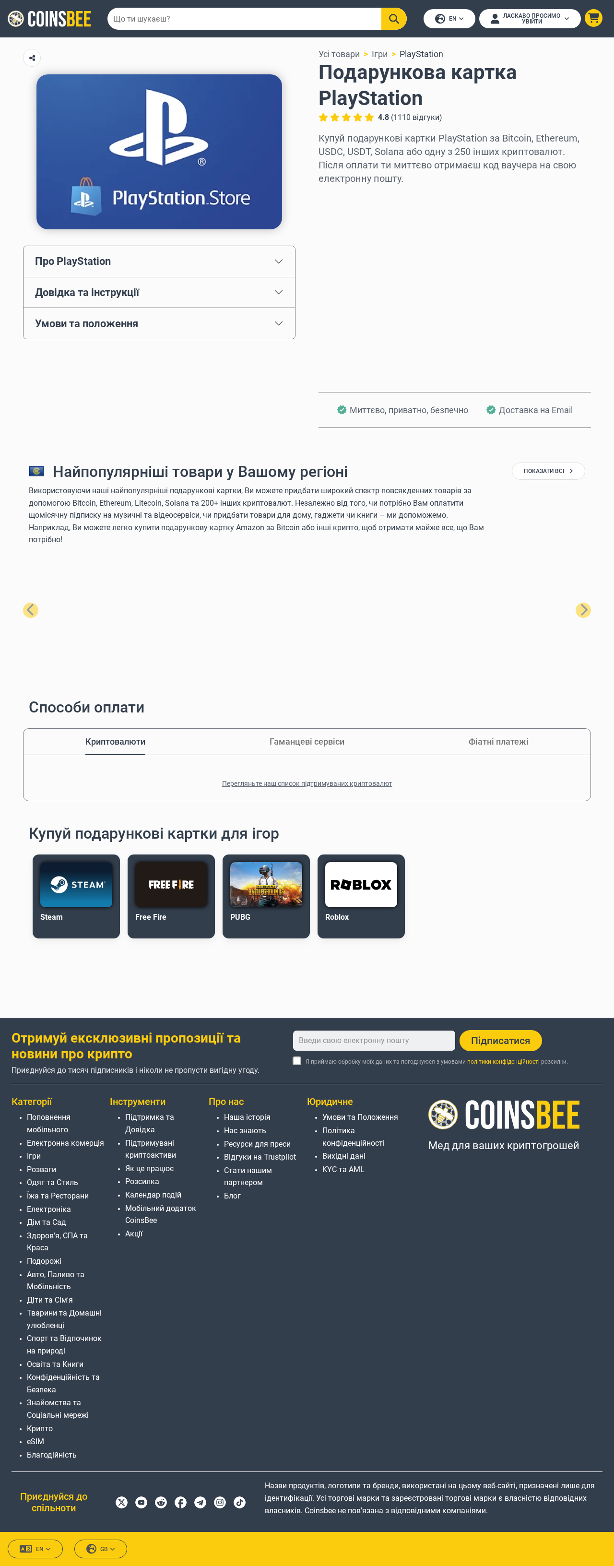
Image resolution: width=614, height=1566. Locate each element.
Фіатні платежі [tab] (499, 741)
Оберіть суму (345, 239)
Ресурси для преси (257, 1144)
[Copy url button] (32, 58)
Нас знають (245, 1130)
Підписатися (501, 1040)
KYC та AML (343, 1169)
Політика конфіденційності (353, 1137)
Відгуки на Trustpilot (260, 1157)
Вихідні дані (344, 1156)
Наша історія (247, 1117)
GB (104, 1549)
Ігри (380, 54)
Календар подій (153, 1194)
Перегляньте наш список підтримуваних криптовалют (307, 783)
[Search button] (394, 19)
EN (453, 18)
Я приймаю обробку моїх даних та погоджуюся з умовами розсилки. (436, 1061)
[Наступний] (583, 610)
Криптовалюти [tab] (115, 741)
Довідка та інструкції (87, 292)
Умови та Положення (360, 1117)
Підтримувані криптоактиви (150, 1149)
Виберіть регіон (350, 198)
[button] (593, 18)
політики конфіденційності (503, 1061)
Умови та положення (86, 323)
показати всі (545, 471)
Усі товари (339, 54)
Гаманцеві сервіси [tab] (307, 741)
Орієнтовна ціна (351, 280)
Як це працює (149, 1168)
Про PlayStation (73, 261)
